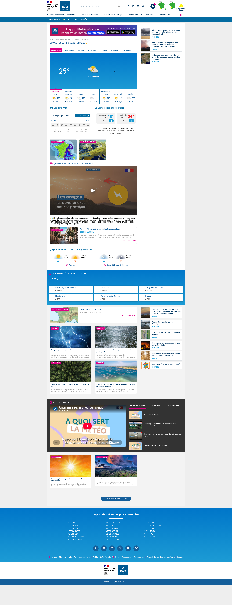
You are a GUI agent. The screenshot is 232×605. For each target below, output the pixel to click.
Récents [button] (157, 405)
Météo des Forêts (57, 15)
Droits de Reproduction (123, 557)
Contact (180, 557)
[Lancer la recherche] (119, 6)
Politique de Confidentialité (103, 557)
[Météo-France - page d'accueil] (123, 570)
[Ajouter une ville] (85, 19)
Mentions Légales (65, 557)
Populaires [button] (176, 405)
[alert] (181, 7)
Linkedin (138, 6)
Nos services (133, 15)
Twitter (133, 6)
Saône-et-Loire (75, 39)
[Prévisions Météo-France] (65, 6)
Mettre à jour (81, 116)
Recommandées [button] (139, 405)
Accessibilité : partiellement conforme (161, 557)
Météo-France (123, 582)
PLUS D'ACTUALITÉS (115, 499)
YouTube (128, 548)
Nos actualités (147, 15)
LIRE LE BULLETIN (128, 240)
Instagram (120, 548)
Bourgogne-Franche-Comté (62, 39)
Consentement (139, 557)
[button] (181, 15)
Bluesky (143, 6)
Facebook (128, 6)
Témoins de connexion (82, 557)
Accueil (51, 39)
